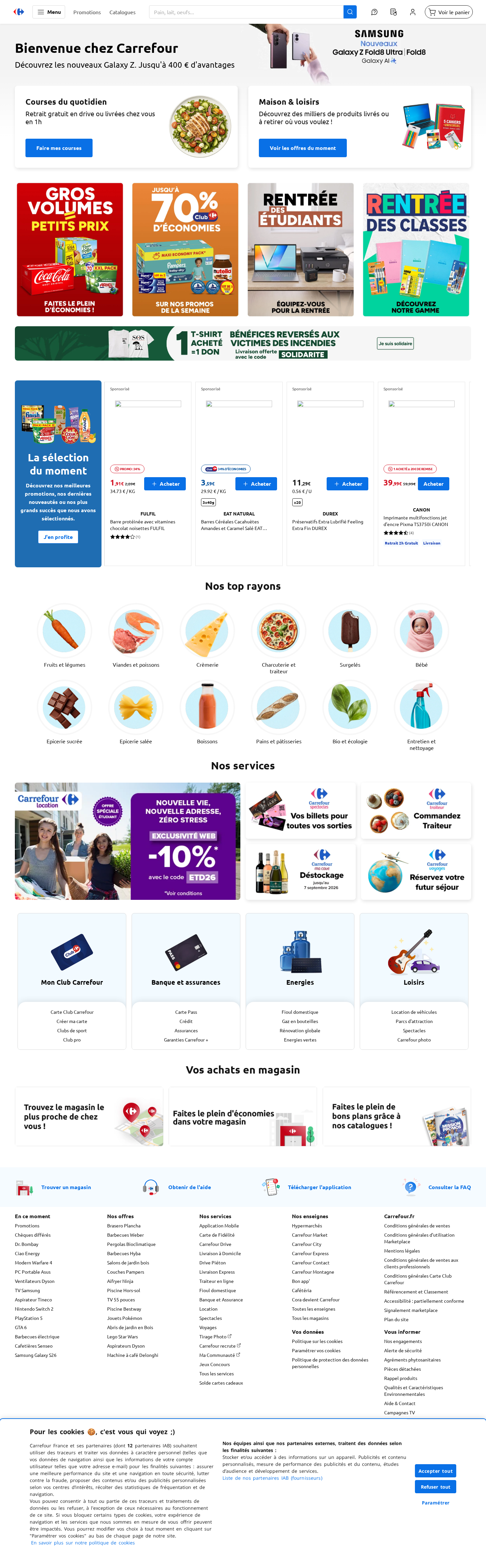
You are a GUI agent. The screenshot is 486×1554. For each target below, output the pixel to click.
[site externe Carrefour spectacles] (301, 810)
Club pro (72, 1039)
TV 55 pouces (121, 1299)
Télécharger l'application (319, 1186)
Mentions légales (402, 1251)
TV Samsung (27, 1290)
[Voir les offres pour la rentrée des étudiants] (301, 249)
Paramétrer (436, 1503)
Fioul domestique (300, 1012)
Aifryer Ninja (120, 1281)
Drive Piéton (212, 1262)
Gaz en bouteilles (300, 1021)
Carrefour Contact (311, 1262)
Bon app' (301, 1281)
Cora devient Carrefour (316, 1299)
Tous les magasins (310, 1318)
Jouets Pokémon (124, 1318)
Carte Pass (186, 1012)
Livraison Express (217, 1272)
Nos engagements (403, 1341)
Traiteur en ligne (216, 1281)
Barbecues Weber (125, 1235)
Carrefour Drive (215, 1244)
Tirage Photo (213, 1336)
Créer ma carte (72, 1021)
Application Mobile (219, 1225)
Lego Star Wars (122, 1336)
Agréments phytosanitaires (412, 1359)
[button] (48, 11)
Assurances (186, 1030)
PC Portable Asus (33, 1272)
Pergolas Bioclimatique (131, 1244)
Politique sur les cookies (317, 1341)
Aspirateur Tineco (33, 1299)
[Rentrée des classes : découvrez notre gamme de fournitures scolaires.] (416, 249)
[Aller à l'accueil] (18, 11)
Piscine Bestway (124, 1309)
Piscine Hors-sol (123, 1290)
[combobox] (253, 11)
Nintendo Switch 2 (34, 1309)
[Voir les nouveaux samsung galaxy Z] (243, 84)
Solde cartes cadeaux (221, 1383)
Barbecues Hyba (124, 1253)
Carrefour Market (310, 1235)
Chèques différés (33, 1235)
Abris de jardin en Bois (130, 1327)
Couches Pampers (125, 1272)
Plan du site (396, 1319)
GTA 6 (21, 1327)
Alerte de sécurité (403, 1350)
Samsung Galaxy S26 (36, 1355)
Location (208, 1309)
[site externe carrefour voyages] (416, 872)
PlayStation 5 (29, 1318)
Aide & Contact (400, 1403)
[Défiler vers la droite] (455, 474)
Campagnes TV (399, 1412)
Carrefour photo (414, 1039)
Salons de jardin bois (128, 1262)
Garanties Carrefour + (186, 1039)
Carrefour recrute (218, 1346)
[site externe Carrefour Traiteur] (416, 810)
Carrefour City (306, 1244)
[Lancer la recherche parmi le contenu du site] (350, 12)
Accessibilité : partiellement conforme (424, 1301)
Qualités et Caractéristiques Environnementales (413, 1390)
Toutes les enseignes (313, 1309)
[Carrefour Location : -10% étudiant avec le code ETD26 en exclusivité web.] (127, 841)
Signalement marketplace (411, 1310)
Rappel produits (400, 1378)
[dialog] (243, 1486)
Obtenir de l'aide (189, 1186)
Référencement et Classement (416, 1291)
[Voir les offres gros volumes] (70, 249)
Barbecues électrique (37, 1336)
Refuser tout (436, 1487)
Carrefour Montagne (313, 1272)
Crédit (186, 1021)
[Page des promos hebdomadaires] (185, 249)
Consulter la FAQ (449, 1186)
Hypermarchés (307, 1225)
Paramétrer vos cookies (316, 1350)
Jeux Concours (214, 1364)
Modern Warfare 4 (33, 1262)
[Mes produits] (393, 11)
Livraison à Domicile (220, 1253)
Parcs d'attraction (414, 1021)
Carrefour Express (310, 1253)
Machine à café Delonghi (132, 1355)
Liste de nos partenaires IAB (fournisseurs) (272, 1478)
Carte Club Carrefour (72, 1012)
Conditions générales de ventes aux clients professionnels (421, 1263)
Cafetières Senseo (34, 1346)
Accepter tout (436, 1471)
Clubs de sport (72, 1030)
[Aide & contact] (374, 11)
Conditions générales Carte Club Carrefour (418, 1279)
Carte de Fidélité (217, 1235)
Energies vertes (300, 1039)
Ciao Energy (27, 1253)
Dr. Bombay (26, 1244)
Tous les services (216, 1373)
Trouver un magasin (66, 1186)
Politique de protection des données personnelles (330, 1363)
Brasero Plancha (124, 1225)
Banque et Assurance (221, 1299)
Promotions (27, 1225)
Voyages (208, 1327)
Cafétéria (301, 1290)
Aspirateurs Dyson (126, 1346)
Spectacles (414, 1030)
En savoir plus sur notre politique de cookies (83, 1542)
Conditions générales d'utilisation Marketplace (419, 1238)
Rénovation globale (300, 1030)
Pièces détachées (402, 1369)
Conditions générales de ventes (417, 1225)
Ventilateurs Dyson (35, 1281)
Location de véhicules (414, 1012)
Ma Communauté (217, 1355)
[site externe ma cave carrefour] (301, 872)
